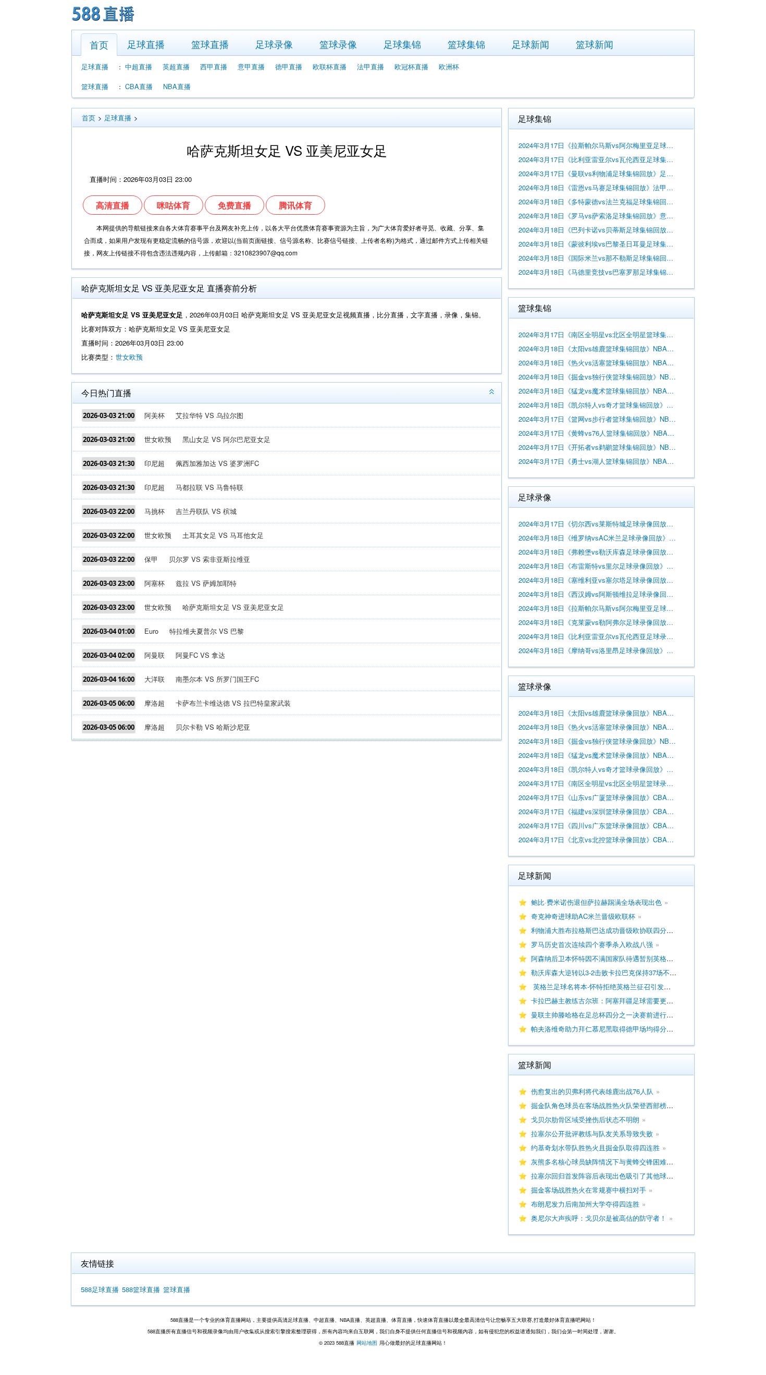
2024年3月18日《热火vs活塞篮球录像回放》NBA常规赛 (597, 727)
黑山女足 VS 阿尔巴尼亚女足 (226, 439)
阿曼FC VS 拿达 (200, 655)
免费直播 (234, 205)
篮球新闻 (594, 44)
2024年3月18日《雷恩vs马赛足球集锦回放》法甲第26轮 (597, 187)
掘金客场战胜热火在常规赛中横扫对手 (588, 1190)
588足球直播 (100, 1289)
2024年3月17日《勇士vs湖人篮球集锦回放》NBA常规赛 (597, 461)
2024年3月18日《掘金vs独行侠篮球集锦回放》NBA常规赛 (597, 377)
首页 (99, 44)
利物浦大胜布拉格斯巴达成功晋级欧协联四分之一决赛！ (615, 930)
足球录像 (274, 44)
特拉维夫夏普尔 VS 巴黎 (206, 631)
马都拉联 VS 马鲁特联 (209, 487)
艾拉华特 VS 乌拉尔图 (209, 415)
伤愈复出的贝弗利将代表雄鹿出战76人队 (592, 1091)
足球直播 (146, 44)
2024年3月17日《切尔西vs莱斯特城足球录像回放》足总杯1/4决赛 (597, 524)
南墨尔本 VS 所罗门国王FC (217, 679)
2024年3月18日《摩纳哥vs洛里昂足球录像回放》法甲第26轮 (597, 650)
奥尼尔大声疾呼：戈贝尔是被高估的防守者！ (598, 1218)
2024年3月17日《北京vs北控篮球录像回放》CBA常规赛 (597, 839)
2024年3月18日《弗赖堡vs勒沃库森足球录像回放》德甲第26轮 (597, 552)
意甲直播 (251, 66)
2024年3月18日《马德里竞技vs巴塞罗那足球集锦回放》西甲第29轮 (597, 272)
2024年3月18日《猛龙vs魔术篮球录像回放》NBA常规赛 (597, 755)
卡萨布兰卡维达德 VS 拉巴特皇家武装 (233, 703)
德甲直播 (288, 66)
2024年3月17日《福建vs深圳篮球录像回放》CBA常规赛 (597, 811)
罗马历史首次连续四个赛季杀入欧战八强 (592, 944)
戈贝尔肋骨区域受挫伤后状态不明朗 (585, 1119)
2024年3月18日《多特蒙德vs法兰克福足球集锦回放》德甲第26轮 (597, 201)
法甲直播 (370, 66)
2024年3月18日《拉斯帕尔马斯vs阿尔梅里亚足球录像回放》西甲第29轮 (597, 608)
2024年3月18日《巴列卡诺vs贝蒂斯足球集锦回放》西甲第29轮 (597, 230)
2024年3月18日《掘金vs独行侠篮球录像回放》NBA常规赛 (597, 741)
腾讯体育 (295, 205)
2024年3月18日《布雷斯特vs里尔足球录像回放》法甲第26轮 (597, 566)
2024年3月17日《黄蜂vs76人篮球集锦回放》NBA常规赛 (597, 433)
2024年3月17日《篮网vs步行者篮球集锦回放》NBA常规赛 (597, 419)
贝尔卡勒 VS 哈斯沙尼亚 (213, 727)
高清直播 (112, 205)
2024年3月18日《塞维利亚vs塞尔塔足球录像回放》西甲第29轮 (597, 580)
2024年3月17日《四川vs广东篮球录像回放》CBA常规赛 (597, 825)
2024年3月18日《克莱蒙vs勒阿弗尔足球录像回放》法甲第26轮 (597, 622)
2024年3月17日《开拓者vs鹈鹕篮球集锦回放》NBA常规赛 (597, 447)
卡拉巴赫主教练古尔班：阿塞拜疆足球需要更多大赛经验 (615, 1000)
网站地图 (366, 1342)
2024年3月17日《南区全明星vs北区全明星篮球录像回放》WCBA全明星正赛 (597, 783)
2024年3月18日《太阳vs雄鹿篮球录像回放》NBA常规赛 (597, 713)
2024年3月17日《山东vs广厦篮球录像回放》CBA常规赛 (597, 797)
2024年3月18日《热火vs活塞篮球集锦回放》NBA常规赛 (597, 362)
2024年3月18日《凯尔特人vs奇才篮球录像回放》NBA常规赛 (597, 769)
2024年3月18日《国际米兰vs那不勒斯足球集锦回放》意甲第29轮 (597, 258)
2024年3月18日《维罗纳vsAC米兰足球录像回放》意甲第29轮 (597, 538)
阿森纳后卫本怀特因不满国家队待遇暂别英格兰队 (605, 958)
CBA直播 (139, 86)
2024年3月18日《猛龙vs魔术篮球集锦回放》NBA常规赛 (597, 391)
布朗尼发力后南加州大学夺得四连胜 (585, 1204)
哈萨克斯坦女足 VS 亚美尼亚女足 (233, 607)
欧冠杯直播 (411, 66)
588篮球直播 (141, 1289)
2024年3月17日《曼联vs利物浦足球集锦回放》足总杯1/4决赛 (597, 173)
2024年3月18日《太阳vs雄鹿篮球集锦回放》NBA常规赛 (597, 348)
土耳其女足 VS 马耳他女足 (223, 535)
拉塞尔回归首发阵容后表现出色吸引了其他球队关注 (609, 1176)
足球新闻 (530, 44)
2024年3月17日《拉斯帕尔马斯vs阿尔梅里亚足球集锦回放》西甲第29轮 (597, 145)
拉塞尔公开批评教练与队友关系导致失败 (592, 1133)
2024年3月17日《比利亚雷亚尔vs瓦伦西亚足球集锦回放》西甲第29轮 (597, 159)
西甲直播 (213, 66)
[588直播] (103, 23)
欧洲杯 (449, 66)
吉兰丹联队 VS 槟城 (206, 511)
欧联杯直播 (330, 66)
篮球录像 (338, 44)
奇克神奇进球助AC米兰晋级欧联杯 (583, 916)
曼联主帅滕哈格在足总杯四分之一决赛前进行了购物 (609, 1015)
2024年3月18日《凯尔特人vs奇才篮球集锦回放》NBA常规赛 (597, 405)
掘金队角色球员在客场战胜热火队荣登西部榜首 (602, 1105)
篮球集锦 (466, 44)
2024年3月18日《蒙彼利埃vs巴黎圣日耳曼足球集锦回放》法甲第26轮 (597, 244)
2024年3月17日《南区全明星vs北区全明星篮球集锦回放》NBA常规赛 (597, 334)
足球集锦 (402, 44)
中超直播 (138, 66)
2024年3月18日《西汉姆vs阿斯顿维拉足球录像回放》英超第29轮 (597, 594)
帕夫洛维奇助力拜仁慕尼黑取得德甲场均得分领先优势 (612, 1029)
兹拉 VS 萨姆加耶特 (206, 583)
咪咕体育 (173, 205)
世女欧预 (129, 357)
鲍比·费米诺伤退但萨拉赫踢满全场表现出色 (596, 902)
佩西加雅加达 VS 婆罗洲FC (217, 463)
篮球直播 (210, 44)
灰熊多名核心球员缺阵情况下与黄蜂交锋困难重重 (605, 1162)
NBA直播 (177, 86)
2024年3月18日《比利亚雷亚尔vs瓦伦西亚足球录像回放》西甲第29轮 (597, 636)
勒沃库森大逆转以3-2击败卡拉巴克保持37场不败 (603, 972)
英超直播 (176, 66)
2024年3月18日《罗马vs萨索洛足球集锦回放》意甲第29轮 (597, 215)
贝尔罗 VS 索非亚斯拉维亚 (209, 559)
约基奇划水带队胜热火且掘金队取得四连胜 (595, 1147)
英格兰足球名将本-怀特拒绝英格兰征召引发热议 (604, 986)
